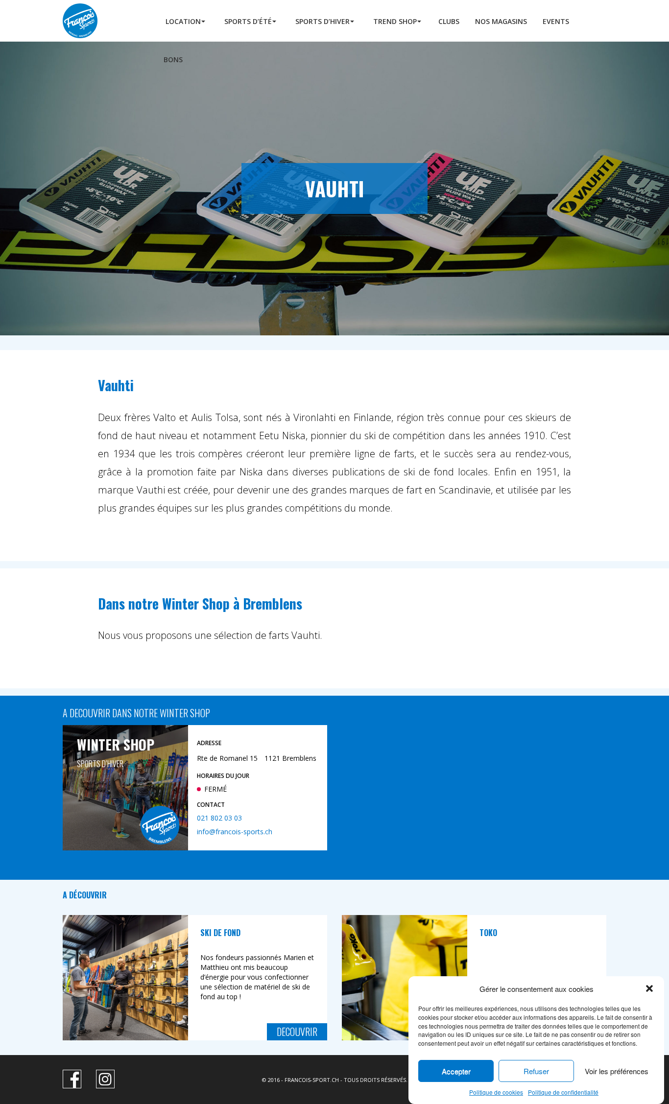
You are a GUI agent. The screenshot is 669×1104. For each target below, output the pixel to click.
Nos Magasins (501, 21)
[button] (649, 988)
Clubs (448, 21)
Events (556, 21)
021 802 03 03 (219, 818)
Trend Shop (395, 21)
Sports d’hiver (322, 21)
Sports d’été (248, 21)
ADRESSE (209, 743)
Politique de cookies (496, 1092)
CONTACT (211, 804)
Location (183, 21)
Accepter (456, 1071)
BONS (173, 59)
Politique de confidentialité (563, 1092)
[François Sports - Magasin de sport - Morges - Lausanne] (102, 20)
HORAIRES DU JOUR (223, 776)
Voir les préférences (616, 1071)
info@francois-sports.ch (234, 832)
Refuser (536, 1071)
